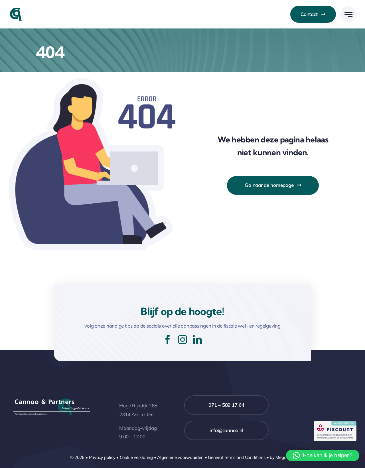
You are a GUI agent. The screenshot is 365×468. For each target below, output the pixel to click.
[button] (322, 455)
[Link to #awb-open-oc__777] (348, 14)
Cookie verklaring (136, 457)
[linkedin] (197, 339)
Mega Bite (285, 457)
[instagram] (182, 339)
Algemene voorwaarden (180, 457)
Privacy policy (102, 457)
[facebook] (167, 339)
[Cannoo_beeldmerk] (16, 10)
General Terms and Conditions (236, 457)
